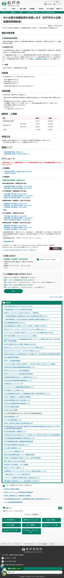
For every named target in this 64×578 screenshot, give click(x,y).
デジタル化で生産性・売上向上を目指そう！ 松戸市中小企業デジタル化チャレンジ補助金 (29, 364)
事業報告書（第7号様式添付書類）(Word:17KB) (18, 205)
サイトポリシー (17, 544)
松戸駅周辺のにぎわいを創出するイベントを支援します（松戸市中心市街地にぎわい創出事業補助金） (33, 435)
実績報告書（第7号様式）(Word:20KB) (15, 203)
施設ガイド (59, 8)
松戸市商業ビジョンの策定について (14, 390)
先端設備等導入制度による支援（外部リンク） (17, 153)
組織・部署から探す (10, 572)
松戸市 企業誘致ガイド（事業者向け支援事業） (18, 397)
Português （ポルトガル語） (31, 531)
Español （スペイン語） (11, 530)
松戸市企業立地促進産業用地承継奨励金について (18, 380)
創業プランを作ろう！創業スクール (14, 467)
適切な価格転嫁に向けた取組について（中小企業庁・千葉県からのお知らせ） (26, 326)
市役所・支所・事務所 (10, 568)
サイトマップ (58, 4)
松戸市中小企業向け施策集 (11, 406)
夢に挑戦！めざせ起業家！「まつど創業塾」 (16, 464)
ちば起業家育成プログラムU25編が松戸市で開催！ (18, 309)
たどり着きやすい (14, 287)
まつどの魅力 (50, 8)
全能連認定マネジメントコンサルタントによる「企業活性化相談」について (25, 471)
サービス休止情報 (42, 544)
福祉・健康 (23, 8)
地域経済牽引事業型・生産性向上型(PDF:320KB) (18, 171)
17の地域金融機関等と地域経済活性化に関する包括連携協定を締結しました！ (26, 316)
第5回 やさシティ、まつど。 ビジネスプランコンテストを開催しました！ (25, 329)
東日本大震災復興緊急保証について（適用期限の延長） (19, 454)
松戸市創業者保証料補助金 (11, 357)
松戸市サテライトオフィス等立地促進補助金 (16, 370)
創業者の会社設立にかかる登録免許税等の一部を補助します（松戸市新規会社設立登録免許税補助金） (33, 354)
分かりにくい (36, 282)
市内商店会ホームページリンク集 (13, 383)
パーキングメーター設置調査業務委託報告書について (19, 387)
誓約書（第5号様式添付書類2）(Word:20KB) (17, 197)
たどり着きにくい (40, 287)
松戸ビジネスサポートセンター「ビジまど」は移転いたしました (22, 350)
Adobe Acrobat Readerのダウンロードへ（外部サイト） (21, 250)
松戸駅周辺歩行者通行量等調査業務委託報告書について (19, 367)
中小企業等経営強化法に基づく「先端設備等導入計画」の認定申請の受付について (27, 393)
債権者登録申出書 (9, 241)
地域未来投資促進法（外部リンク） (14, 152)
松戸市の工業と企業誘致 (11, 410)
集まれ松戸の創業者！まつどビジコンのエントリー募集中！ (21, 335)
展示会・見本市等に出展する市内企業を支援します (18, 423)
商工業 (21, 12)
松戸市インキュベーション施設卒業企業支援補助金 (18, 373)
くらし (4, 8)
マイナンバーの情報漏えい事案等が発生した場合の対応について (22, 477)
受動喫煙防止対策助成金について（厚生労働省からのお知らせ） (22, 481)
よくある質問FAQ (10, 520)
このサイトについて (6, 544)
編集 (61, 507)
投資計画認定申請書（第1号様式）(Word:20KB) (18, 186)
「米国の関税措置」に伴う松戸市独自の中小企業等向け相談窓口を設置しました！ (27, 319)
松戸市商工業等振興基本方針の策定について (16, 444)
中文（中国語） (11, 525)
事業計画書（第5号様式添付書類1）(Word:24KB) (18, 195)
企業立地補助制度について (11, 416)
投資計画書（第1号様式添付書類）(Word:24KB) (18, 188)
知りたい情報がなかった (49, 282)
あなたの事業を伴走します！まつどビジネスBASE (18, 306)
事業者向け (13, 12)
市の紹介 (41, 8)
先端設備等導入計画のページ (43, 59)
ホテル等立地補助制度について (13, 420)
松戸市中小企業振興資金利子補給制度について (17, 403)
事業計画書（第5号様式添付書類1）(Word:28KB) (18, 217)
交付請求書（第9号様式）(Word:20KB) (15, 207)
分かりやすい (13, 282)
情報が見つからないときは (30, 520)
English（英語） (51, 520)
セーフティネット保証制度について (14, 451)
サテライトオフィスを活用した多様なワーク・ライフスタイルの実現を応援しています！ (29, 332)
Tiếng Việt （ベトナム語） (51, 525)
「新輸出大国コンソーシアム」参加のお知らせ (17, 474)
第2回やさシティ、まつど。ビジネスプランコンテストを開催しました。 (24, 347)
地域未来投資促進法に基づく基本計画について (17, 400)
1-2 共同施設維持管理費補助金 (13, 502)
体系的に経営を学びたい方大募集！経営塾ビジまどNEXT (20, 344)
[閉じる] (1, 566)
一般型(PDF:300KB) (10, 173)
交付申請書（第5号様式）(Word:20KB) (15, 193)
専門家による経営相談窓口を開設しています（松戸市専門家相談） (23, 457)
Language (49, 4)
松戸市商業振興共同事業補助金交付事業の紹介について (19, 438)
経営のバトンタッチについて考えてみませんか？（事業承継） (21, 312)
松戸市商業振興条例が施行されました (14, 322)
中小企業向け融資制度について (13, 448)
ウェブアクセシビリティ (29, 544)
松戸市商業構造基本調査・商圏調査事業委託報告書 (18, 441)
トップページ (4, 12)
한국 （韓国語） (31, 525)
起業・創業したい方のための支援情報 (14, 461)
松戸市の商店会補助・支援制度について (15, 431)
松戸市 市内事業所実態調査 (12, 360)
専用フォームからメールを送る (48, 259)
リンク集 (51, 544)
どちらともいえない (24, 282)
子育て (13, 8)
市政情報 (32, 8)
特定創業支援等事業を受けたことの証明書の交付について (20, 377)
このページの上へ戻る (56, 297)
